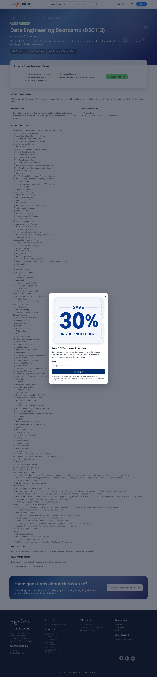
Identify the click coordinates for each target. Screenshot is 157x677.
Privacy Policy (97, 378)
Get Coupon (78, 372)
